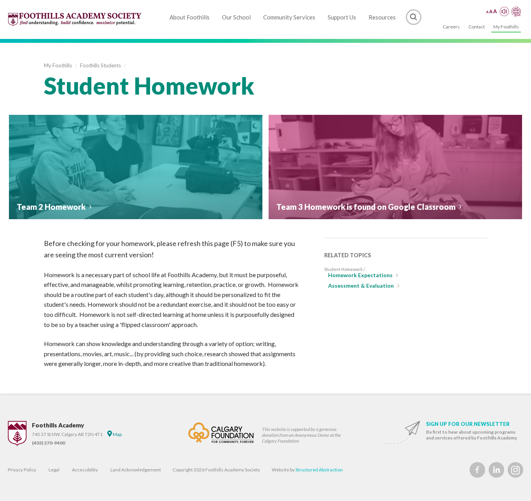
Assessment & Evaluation (361, 285)
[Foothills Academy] (75, 19)
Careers (451, 27)
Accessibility (85, 470)
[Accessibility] (503, 11)
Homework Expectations (360, 275)
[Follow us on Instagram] (515, 470)
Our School (236, 17)
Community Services (289, 17)
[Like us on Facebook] (477, 470)
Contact (476, 27)
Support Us (342, 17)
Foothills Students (100, 65)
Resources (382, 17)
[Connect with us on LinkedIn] (496, 470)
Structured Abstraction (319, 470)
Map (117, 434)
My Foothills (506, 27)
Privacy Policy (22, 470)
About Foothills (189, 17)
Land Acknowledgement (135, 470)
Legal (54, 470)
